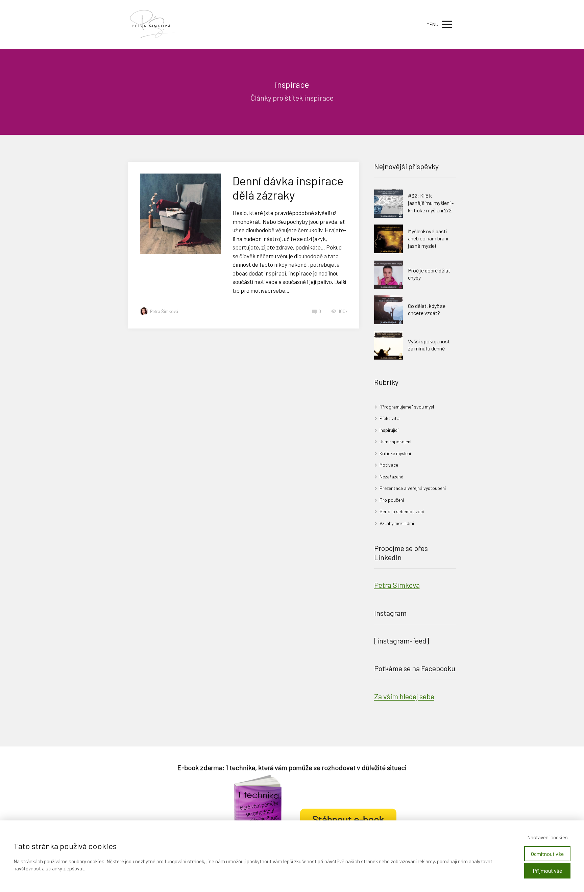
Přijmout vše (547, 870)
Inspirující (389, 430)
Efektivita (389, 418)
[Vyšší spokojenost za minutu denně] (388, 345)
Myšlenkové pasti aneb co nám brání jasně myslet (428, 238)
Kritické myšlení (395, 453)
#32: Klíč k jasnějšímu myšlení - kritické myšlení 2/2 (431, 202)
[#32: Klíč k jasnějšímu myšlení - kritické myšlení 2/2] (388, 203)
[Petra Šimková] (154, 24)
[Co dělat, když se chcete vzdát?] (388, 309)
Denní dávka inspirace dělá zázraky (288, 188)
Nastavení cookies (547, 837)
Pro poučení (392, 500)
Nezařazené (391, 476)
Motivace (389, 465)
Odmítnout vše (547, 853)
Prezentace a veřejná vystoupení (413, 488)
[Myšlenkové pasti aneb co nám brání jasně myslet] (388, 239)
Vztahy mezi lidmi (397, 523)
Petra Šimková (164, 311)
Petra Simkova (397, 584)
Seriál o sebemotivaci (402, 511)
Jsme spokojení (395, 441)
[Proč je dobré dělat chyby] (388, 274)
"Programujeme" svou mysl (407, 407)
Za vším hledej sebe (404, 696)
